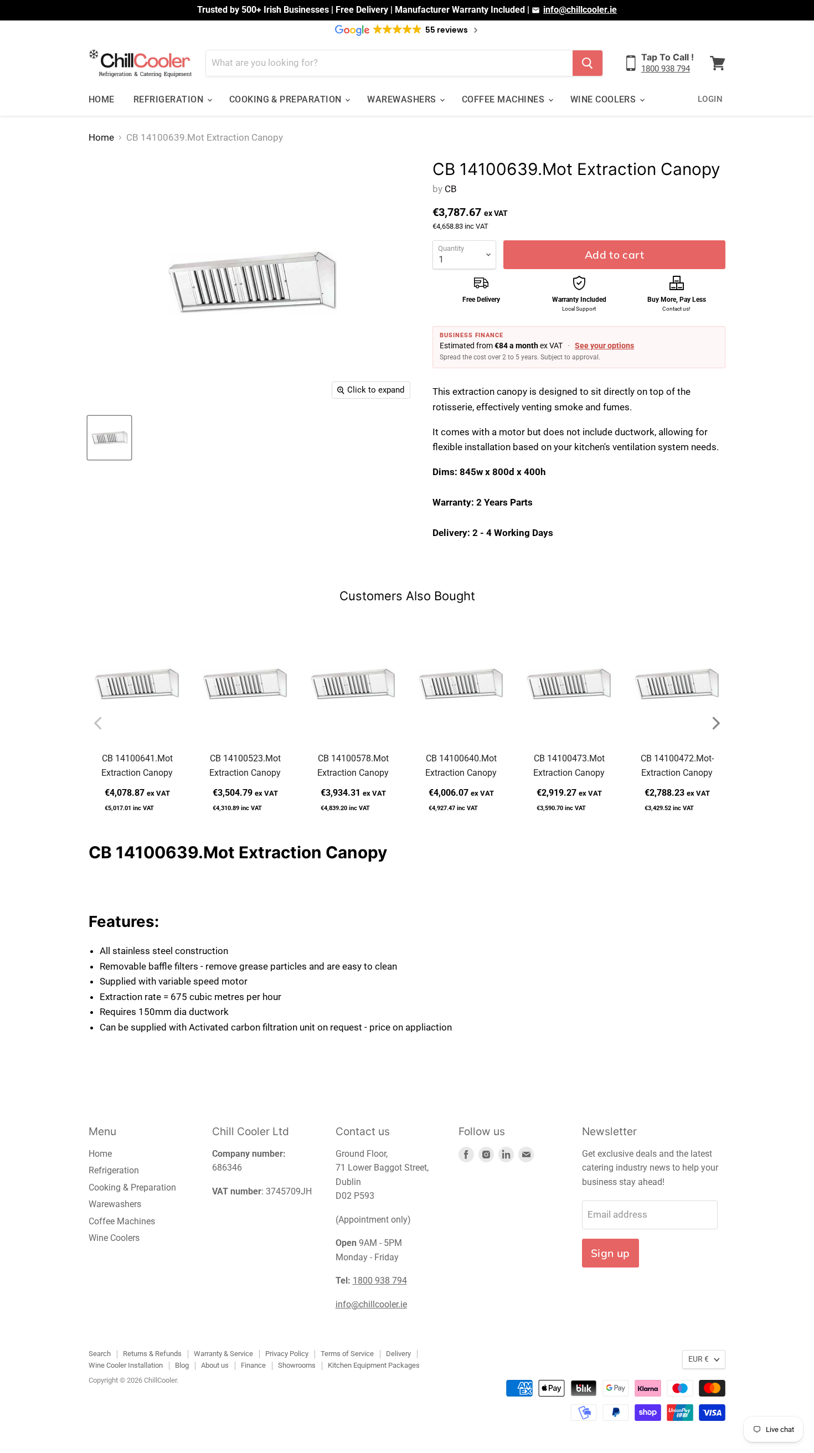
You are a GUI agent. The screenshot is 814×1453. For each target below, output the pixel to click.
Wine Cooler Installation (126, 1365)
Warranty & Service (223, 1353)
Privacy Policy (286, 1353)
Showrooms (297, 1365)
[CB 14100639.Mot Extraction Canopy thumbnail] (109, 438)
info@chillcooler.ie (580, 9)
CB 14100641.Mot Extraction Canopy (137, 765)
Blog (182, 1365)
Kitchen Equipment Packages (374, 1365)
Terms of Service (347, 1353)
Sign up (610, 1253)
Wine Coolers (604, 99)
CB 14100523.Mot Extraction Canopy (245, 765)
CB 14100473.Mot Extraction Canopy (569, 765)
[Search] (587, 63)
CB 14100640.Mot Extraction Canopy (461, 765)
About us (215, 1365)
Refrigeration (169, 99)
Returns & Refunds (152, 1353)
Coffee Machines (504, 99)
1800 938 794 (665, 69)
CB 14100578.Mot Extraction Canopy (353, 765)
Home (102, 99)
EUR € (698, 1358)
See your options (604, 345)
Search (100, 1353)
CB (451, 188)
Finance (253, 1365)
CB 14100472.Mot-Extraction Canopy (677, 765)
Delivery (398, 1353)
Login (710, 99)
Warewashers (403, 99)
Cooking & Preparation (286, 99)
